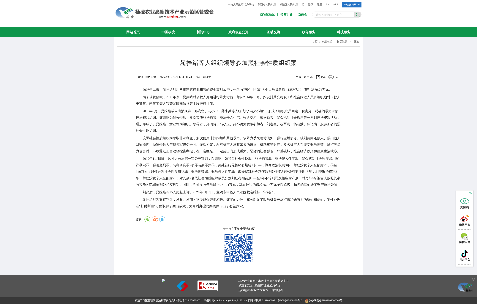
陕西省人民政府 (267, 4)
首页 (315, 41)
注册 (319, 4)
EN (327, 4)
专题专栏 (327, 41)
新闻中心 (203, 32)
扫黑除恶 (342, 41)
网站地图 (277, 290)
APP (335, 4)
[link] (208, 289)
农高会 (302, 14)
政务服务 (308, 32)
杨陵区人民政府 (289, 4)
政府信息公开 (238, 32)
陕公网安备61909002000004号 (325, 300)
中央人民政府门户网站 (241, 4)
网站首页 (133, 32)
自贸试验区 (267, 14)
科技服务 (343, 32)
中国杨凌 (168, 32)
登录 (310, 4)
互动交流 (273, 32)
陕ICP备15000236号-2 (290, 300)
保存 (323, 77)
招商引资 (287, 14)
